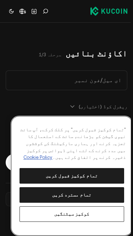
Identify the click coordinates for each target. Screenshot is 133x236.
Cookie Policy (37, 157)
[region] (72, 176)
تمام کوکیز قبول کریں (72, 175)
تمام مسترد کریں (72, 194)
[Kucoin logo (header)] (108, 11)
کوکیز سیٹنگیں (72, 214)
